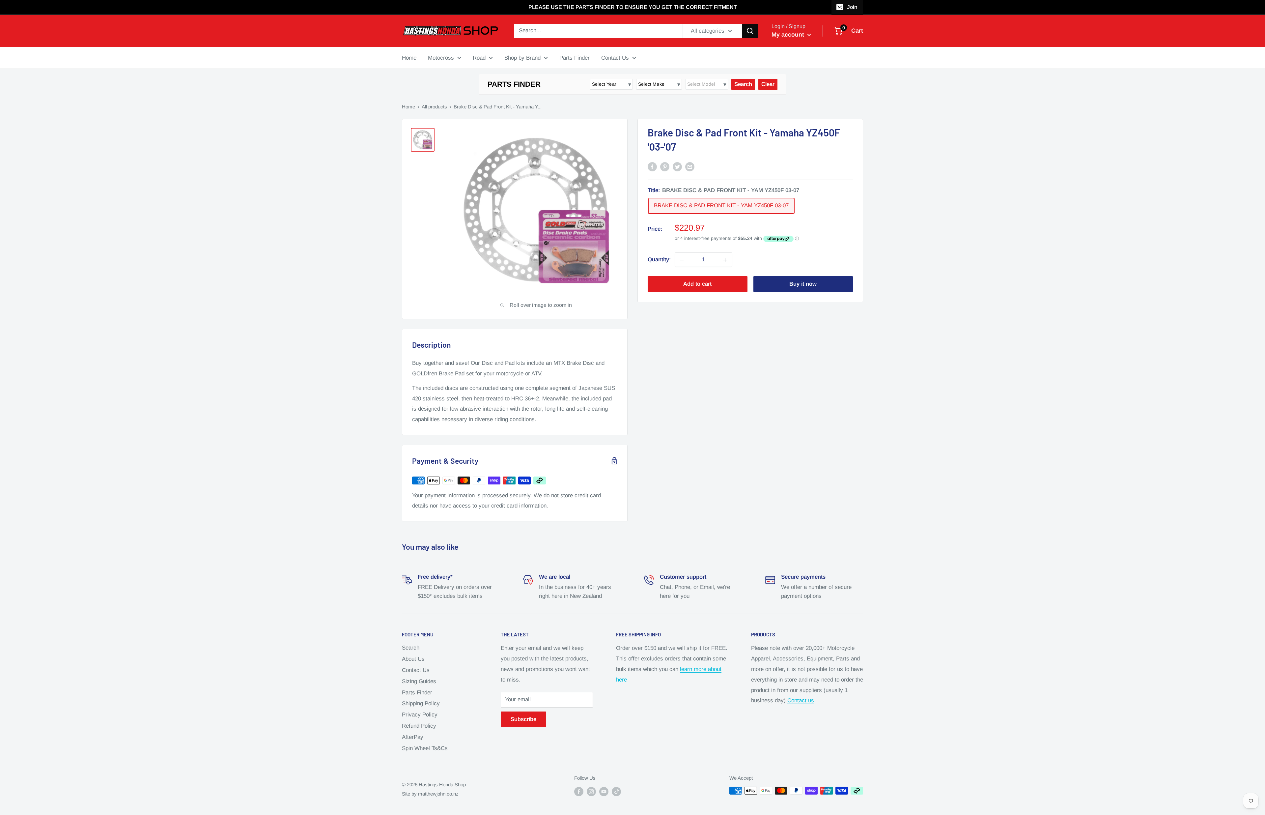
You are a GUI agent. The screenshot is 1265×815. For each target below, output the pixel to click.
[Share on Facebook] (652, 166)
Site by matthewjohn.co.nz (430, 794)
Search (410, 648)
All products (434, 106)
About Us (413, 659)
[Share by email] (689, 166)
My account (789, 34)
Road (479, 57)
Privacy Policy (419, 715)
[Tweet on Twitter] (677, 166)
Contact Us (615, 57)
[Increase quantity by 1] (725, 260)
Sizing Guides (419, 681)
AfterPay (412, 737)
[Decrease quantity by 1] (682, 260)
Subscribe (523, 719)
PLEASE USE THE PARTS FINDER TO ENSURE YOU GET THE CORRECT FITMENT (632, 7)
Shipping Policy (421, 703)
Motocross (441, 57)
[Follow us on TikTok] (616, 791)
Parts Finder (574, 57)
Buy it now (803, 284)
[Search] (750, 31)
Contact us (800, 700)
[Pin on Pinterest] (664, 166)
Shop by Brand (522, 57)
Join (852, 7)
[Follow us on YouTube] (603, 791)
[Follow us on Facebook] (578, 791)
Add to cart (697, 284)
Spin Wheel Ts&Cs (425, 748)
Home (409, 57)
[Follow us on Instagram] (591, 791)
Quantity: (659, 260)
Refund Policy (419, 726)
